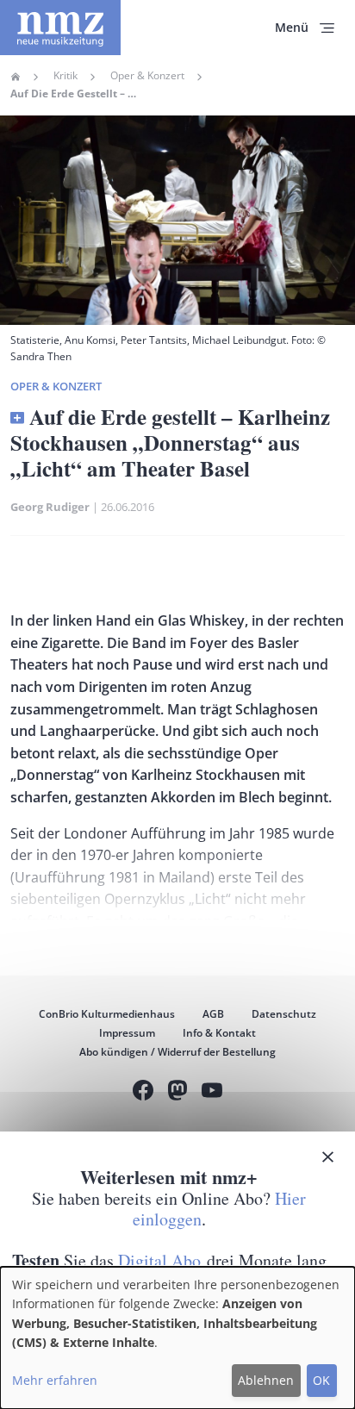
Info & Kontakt (219, 1033)
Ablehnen (266, 1380)
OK (321, 1380)
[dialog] (177, 1338)
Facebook (143, 1092)
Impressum (127, 1033)
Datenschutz (284, 1014)
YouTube (212, 1092)
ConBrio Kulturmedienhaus (107, 1014)
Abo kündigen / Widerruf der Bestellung (177, 1051)
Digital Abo (159, 1260)
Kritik (65, 76)
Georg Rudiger (50, 506)
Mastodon (177, 1092)
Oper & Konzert (147, 76)
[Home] (60, 27)
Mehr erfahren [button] (54, 1380)
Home (15, 77)
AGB (213, 1014)
